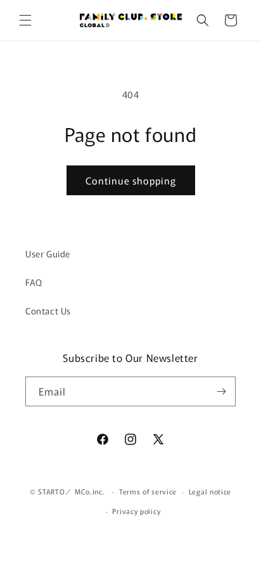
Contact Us (48, 310)
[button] (25, 20)
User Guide (47, 253)
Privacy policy (136, 511)
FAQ (33, 282)
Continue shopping (131, 180)
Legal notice (210, 491)
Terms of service (148, 491)
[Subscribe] (221, 391)
